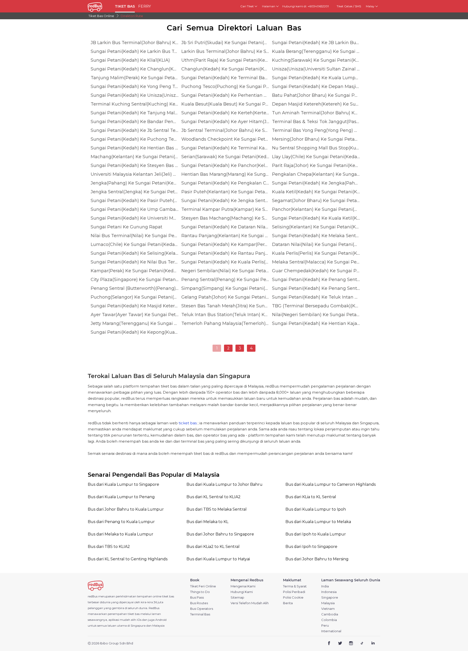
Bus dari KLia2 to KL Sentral (213, 546)
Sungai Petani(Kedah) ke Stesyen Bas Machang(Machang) (155, 165)
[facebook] (329, 643)
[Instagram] (351, 643)
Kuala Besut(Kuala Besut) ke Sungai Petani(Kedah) (237, 104)
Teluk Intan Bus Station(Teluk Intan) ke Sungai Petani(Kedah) (249, 314)
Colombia (329, 620)
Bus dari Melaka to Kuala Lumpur (120, 534)
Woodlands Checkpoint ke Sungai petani (226, 139)
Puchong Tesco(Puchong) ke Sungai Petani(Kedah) (238, 86)
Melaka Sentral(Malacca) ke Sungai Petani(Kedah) (327, 262)
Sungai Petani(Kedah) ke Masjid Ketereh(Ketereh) (146, 306)
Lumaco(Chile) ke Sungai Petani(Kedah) (135, 244)
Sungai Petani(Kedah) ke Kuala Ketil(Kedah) (321, 218)
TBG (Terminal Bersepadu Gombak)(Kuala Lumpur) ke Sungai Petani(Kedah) (357, 306)
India (325, 586)
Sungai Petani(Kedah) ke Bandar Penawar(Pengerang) (151, 121)
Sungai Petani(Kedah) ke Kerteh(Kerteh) (226, 113)
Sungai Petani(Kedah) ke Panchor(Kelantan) (230, 165)
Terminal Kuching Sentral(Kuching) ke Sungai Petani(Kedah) (158, 104)
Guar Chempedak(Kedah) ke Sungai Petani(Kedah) (328, 270)
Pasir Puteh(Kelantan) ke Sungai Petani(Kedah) (233, 191)
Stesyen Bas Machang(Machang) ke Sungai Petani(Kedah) (245, 218)
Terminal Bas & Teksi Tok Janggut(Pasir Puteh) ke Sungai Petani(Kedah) (352, 121)
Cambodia (329, 614)
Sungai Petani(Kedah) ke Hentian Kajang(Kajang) (326, 323)
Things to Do (200, 591)
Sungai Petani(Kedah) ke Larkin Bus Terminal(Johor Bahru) (156, 51)
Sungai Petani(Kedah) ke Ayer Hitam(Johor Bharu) (236, 121)
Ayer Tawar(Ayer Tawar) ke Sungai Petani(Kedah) (145, 314)
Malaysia (328, 603)
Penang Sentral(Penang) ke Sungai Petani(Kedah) (236, 279)
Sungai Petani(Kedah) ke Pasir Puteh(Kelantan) (143, 200)
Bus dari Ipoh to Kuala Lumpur (315, 534)
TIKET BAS (125, 6)
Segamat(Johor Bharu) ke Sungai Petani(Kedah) (325, 200)
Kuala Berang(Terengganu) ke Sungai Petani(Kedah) (330, 51)
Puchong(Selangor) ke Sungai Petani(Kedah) (140, 297)
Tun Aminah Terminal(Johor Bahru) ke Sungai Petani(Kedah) (339, 113)
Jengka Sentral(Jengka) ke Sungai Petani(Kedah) (145, 191)
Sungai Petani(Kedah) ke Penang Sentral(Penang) (327, 279)
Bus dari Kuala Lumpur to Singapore (123, 484)
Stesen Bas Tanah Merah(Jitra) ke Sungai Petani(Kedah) (242, 306)
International (331, 631)
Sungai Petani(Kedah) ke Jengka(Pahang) (318, 183)
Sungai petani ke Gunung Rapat (126, 227)
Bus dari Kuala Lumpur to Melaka (318, 521)
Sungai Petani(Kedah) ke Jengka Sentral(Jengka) (235, 200)
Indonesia (329, 591)
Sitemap (237, 597)
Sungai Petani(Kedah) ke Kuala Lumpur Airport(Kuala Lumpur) (341, 77)
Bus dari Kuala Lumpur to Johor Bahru (224, 484)
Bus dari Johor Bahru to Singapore (220, 534)
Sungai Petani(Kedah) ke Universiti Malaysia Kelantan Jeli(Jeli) (159, 218)
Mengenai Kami (243, 586)
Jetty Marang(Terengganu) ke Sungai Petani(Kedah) (148, 323)
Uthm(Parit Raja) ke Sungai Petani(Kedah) (228, 60)
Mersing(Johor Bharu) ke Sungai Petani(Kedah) (324, 139)
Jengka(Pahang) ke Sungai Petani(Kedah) (137, 183)
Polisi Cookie (293, 597)
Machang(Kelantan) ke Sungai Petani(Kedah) (141, 156)
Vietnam (328, 608)
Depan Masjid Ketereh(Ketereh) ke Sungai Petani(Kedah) (335, 104)
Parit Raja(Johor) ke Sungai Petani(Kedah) (318, 165)
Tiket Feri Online (203, 586)
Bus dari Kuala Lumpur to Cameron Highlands (330, 484)
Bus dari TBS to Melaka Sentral (216, 509)
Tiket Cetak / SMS (349, 6)
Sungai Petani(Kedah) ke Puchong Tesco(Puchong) (147, 139)
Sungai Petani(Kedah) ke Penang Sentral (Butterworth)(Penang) (343, 288)
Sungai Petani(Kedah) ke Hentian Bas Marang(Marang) (151, 148)
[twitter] (340, 643)
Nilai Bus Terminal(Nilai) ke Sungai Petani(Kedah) (145, 235)
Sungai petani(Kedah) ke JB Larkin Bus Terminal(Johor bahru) (340, 42)
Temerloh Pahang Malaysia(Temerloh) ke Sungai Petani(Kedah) (251, 323)
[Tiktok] (361, 643)
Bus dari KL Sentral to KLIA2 (213, 497)
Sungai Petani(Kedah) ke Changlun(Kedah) (138, 69)
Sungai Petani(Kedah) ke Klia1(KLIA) (130, 60)
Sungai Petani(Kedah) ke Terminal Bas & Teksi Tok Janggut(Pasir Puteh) (261, 77)
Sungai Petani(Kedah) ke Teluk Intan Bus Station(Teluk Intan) (340, 297)
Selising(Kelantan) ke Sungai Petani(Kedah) (320, 227)
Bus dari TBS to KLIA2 (109, 546)
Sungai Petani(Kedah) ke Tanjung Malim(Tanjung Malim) (154, 113)
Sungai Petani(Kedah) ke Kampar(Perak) (226, 244)
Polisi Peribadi (294, 591)
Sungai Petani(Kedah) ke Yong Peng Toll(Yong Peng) (149, 86)
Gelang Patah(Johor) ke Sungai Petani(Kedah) (232, 297)
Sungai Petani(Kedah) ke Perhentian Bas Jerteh (234, 95)
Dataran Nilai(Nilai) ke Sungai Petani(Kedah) (321, 244)
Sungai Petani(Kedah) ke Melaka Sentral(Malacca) (327, 235)
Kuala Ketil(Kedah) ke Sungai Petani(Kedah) (321, 191)
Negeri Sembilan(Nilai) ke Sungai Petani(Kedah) (234, 270)
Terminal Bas (200, 614)
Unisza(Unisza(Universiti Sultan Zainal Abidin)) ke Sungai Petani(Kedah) (351, 69)
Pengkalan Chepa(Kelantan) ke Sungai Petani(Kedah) (331, 174)
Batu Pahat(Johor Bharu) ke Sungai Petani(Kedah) (327, 95)
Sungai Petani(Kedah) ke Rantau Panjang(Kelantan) (239, 253)
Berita (288, 603)
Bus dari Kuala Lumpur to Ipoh (315, 509)
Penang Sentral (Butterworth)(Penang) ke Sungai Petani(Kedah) (161, 288)
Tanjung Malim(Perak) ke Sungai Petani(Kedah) (143, 77)
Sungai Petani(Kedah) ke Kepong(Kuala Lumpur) (145, 332)
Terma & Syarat (295, 586)
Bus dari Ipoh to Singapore (311, 546)
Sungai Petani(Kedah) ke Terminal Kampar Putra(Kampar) (246, 148)
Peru (325, 625)
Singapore (329, 597)
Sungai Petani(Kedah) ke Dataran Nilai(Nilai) (230, 227)
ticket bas (188, 423)
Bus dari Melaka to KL (207, 521)
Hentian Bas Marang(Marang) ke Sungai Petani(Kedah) (241, 174)
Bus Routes (199, 603)
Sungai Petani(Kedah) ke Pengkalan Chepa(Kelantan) (240, 183)
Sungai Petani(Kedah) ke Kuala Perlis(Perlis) (230, 262)
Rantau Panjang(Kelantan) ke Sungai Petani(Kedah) (239, 235)
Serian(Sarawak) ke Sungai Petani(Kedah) (227, 156)
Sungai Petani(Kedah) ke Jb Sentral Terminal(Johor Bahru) (155, 130)
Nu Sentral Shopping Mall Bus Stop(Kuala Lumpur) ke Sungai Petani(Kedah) (355, 148)
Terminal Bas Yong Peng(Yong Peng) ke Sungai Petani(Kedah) (341, 130)
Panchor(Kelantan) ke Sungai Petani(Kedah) (321, 209)
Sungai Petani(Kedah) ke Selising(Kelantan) (139, 253)
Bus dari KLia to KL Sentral (310, 497)
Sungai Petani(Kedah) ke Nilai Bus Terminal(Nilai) (145, 262)
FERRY (144, 6)
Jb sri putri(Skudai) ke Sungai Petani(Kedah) (230, 42)
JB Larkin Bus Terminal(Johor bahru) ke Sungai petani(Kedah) (159, 42)
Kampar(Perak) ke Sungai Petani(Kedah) (136, 270)
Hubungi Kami (242, 591)
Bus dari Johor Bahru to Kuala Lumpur (126, 509)
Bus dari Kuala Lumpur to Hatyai (218, 559)
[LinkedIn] (372, 643)
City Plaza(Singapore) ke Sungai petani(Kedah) (142, 279)
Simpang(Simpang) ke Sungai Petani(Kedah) (231, 288)
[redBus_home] (99, 6)
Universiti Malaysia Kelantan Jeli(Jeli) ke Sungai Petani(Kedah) (159, 174)
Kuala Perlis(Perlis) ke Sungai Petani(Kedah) (321, 253)
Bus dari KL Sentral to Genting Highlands (127, 559)
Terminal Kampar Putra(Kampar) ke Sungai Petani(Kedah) (246, 209)
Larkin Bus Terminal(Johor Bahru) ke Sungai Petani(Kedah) (246, 51)
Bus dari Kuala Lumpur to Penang (121, 497)
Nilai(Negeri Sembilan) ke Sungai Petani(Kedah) (325, 314)
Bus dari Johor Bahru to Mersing (317, 559)
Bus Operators (201, 608)
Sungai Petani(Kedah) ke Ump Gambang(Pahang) (146, 209)
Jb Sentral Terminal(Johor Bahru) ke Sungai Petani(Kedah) (245, 130)
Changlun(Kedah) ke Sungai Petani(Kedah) (229, 69)
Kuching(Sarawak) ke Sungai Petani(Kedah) (320, 60)
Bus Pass (197, 597)
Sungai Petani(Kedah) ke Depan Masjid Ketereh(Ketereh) (335, 86)
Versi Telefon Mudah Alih (250, 603)
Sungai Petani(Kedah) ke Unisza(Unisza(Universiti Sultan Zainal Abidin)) (170, 95)
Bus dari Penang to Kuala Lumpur (121, 521)
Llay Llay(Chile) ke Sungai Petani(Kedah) (316, 156)
